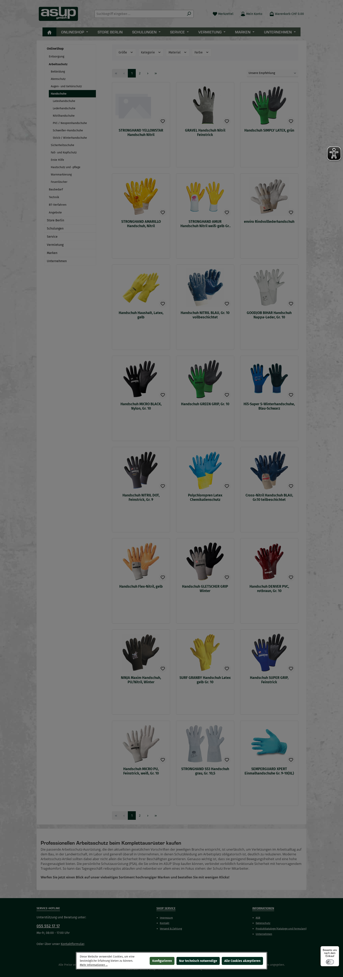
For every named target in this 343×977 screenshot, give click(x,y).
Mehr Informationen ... (94, 965)
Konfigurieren (162, 961)
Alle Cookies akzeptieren (242, 961)
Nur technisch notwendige (198, 961)
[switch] (330, 962)
